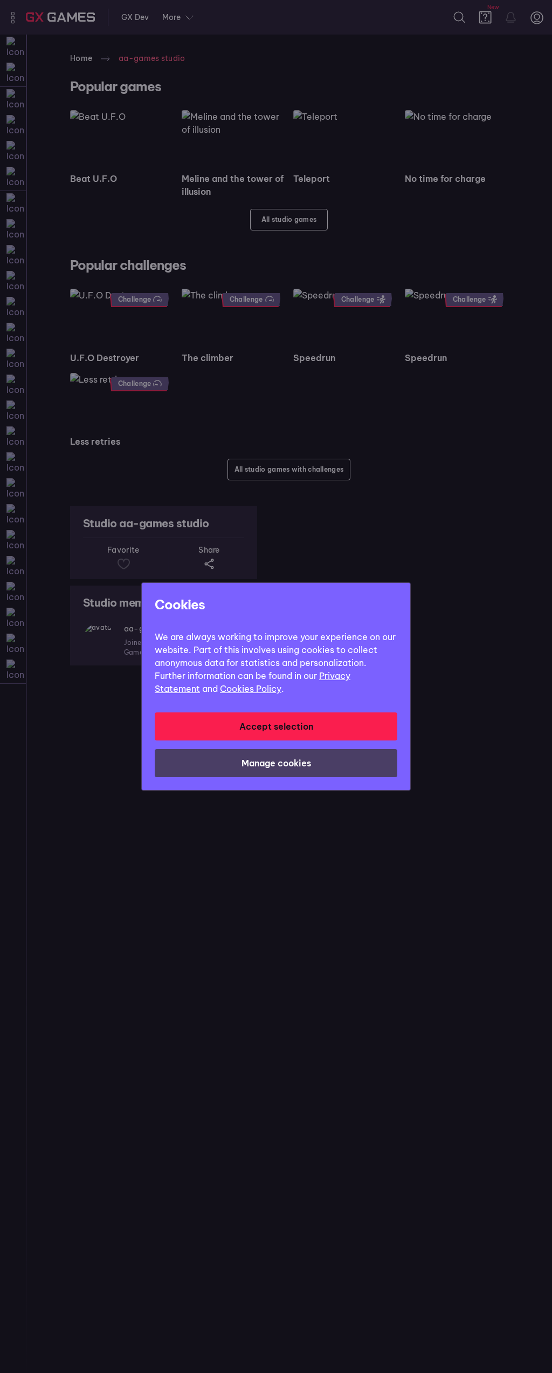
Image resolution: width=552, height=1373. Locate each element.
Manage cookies (276, 763)
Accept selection (276, 726)
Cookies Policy (250, 688)
